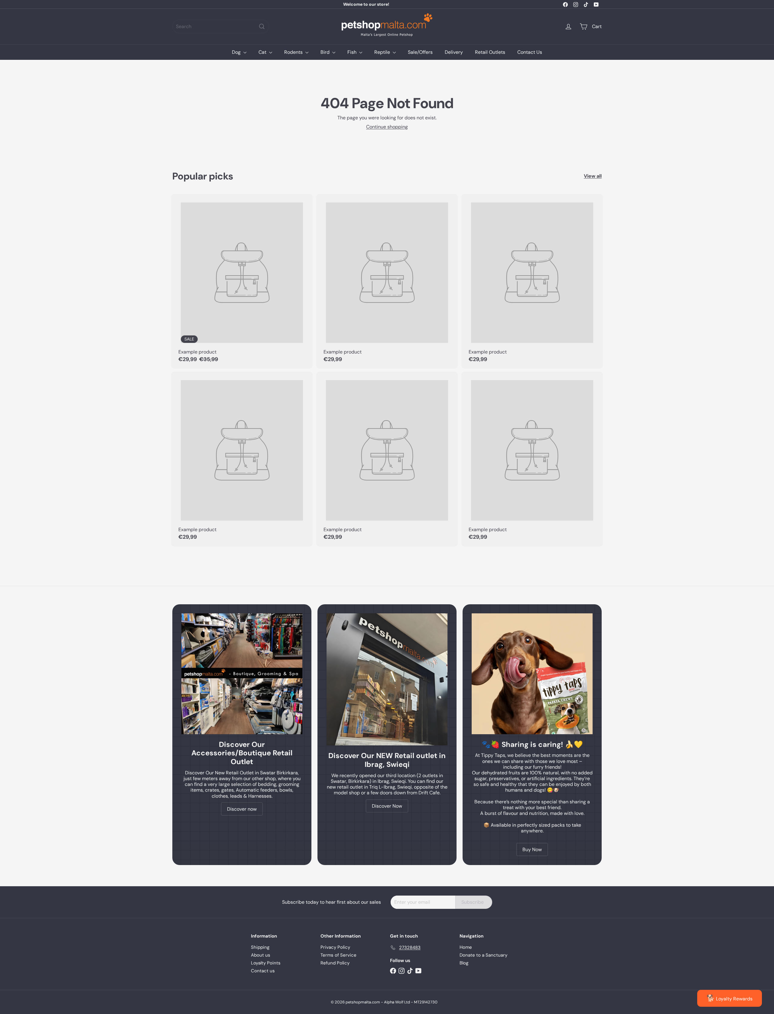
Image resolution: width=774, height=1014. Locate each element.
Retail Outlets (490, 52)
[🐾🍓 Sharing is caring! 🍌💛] (532, 673)
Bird (325, 52)
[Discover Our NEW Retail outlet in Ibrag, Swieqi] (387, 679)
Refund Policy (335, 963)
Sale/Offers (420, 52)
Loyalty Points (266, 963)
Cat (263, 52)
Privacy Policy (335, 947)
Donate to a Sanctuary (483, 955)
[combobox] (220, 26)
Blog (464, 963)
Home (466, 947)
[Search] (262, 26)
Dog (237, 52)
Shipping (260, 947)
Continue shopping (387, 127)
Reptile (382, 52)
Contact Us (529, 52)
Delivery (454, 52)
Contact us (263, 971)
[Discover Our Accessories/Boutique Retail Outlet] (241, 673)
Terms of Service (338, 955)
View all (593, 176)
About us (260, 955)
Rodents (294, 52)
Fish (352, 52)
